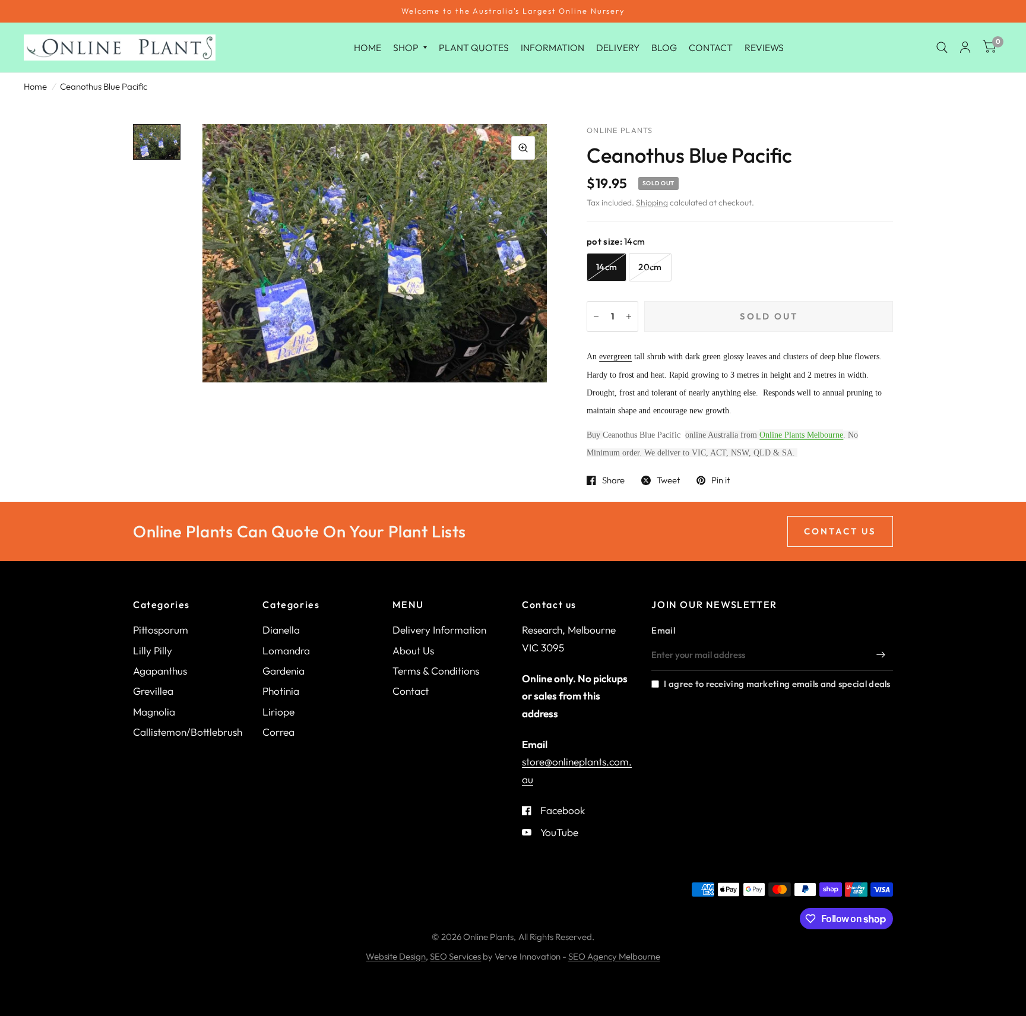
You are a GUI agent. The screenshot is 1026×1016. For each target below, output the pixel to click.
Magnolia (154, 711)
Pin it (720, 480)
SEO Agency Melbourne (614, 956)
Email (663, 630)
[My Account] (965, 47)
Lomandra (286, 650)
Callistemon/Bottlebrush (187, 732)
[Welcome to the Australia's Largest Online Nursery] (513, 11)
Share (613, 480)
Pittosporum (160, 629)
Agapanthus (160, 670)
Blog (664, 47)
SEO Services (455, 956)
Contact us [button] (840, 531)
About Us (413, 650)
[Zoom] (523, 148)
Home (367, 47)
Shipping (652, 202)
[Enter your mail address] (881, 655)
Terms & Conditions (435, 670)
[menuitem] (367, 47)
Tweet (668, 480)
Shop (406, 47)
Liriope (278, 711)
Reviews (764, 47)
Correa (278, 732)
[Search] (942, 47)
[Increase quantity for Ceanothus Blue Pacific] (629, 316)
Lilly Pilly (152, 650)
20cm (649, 267)
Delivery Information (439, 629)
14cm (606, 267)
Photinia (280, 691)
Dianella (281, 629)
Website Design (396, 956)
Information (552, 47)
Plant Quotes (474, 47)
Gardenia (283, 670)
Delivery (617, 47)
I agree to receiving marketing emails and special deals (777, 683)
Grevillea (153, 691)
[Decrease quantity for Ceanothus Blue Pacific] (596, 316)
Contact (711, 47)
